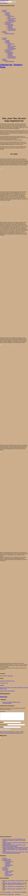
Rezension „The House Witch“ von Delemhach (12, 888)
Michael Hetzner (6, 844)
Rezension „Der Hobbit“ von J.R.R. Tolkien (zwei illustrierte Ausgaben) (14, 845)
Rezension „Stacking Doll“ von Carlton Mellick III (13, 884)
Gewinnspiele (8, 23)
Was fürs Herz (11, 19)
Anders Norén (11, 894)
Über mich (5, 10)
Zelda (5, 688)
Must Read (10, 26)
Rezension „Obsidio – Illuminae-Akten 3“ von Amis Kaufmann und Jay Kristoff (15, 849)
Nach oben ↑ (18, 894)
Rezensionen (7, 14)
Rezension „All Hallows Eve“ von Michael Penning (13, 886)
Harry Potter (13, 687)
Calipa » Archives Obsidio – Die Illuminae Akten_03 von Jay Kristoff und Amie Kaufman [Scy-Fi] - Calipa (15, 848)
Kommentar (3, 711)
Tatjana (4, 842)
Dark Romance (11, 16)
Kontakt (4, 31)
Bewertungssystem (9, 24)
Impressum (5, 32)
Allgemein (7, 12)
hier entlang (10, 675)
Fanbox (1, 687)
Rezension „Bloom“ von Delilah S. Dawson (12, 882)
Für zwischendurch (12, 28)
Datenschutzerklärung (9, 33)
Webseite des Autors (10, 680)
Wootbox (2, 688)
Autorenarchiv (3, 680)
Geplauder (7, 13)
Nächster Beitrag (11, 690)
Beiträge (4, 11)
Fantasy (9, 17)
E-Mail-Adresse (3, 724)
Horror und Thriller (12, 18)
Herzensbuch (10, 25)
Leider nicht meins (11, 30)
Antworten (3, 696)
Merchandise (19, 687)
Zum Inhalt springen (4, 0)
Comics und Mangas (12, 20)
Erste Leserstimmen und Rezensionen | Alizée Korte (13, 851)
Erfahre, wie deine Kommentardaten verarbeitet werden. (11, 733)
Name (1, 722)
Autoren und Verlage (9, 21)
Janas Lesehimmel (3, 3)
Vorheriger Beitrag (4, 690)
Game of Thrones (7, 687)
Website (1, 727)
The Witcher (25, 687)
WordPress (24, 892)
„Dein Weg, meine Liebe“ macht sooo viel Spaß (15, 852)
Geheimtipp (10, 27)
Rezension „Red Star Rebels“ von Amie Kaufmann (13, 880)
